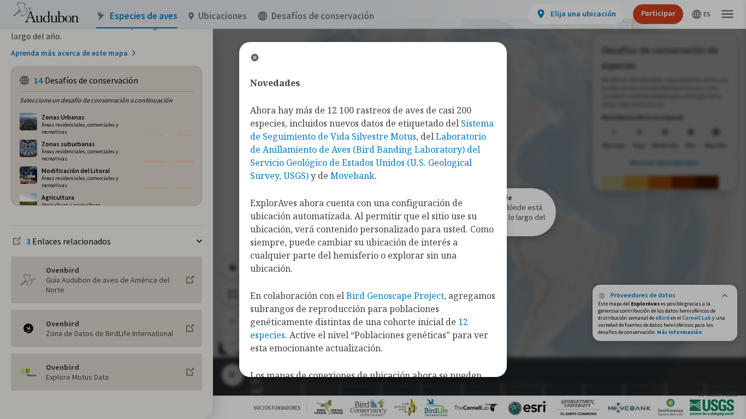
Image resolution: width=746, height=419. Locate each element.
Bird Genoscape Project (395, 296)
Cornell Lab (696, 317)
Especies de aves (143, 16)
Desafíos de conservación (322, 16)
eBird (662, 317)
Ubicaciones (222, 16)
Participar (658, 13)
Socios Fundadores (276, 408)
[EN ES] (701, 14)
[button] (665, 295)
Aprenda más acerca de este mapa (69, 53)
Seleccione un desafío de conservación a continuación (96, 100)
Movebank (352, 176)
